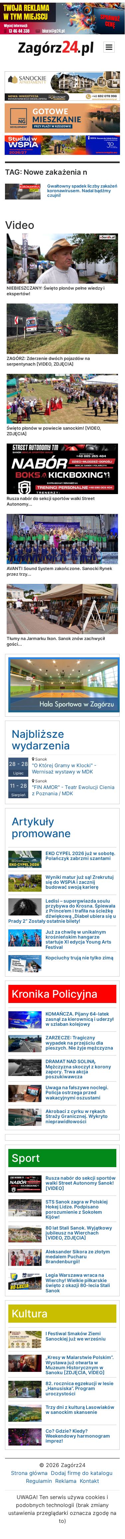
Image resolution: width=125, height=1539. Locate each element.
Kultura (30, 1313)
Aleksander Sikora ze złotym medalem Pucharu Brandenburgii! (78, 1257)
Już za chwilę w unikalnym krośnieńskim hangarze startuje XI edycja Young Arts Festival (78, 939)
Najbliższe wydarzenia (41, 740)
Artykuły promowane (41, 827)
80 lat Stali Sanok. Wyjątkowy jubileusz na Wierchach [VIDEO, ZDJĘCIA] (79, 1233)
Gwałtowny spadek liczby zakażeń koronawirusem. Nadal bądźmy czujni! (82, 190)
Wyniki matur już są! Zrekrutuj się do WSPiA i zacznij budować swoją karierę (80, 882)
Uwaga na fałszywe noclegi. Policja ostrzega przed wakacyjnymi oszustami (77, 1092)
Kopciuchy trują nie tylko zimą (79, 957)
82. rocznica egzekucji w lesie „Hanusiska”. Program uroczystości (79, 1388)
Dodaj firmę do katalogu (81, 1473)
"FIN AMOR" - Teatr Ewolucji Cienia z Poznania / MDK (73, 787)
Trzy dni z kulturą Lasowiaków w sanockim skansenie (80, 1409)
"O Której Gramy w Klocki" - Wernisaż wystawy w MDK (64, 766)
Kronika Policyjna (54, 993)
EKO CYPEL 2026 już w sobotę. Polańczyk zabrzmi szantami (80, 855)
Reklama (65, 1481)
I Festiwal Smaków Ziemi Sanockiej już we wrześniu (76, 1336)
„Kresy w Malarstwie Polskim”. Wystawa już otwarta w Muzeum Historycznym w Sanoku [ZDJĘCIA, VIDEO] (80, 1364)
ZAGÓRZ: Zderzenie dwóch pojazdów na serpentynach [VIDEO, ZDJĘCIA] (48, 361)
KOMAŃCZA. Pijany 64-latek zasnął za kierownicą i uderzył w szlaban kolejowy (80, 1019)
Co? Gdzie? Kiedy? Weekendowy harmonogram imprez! (78, 1436)
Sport (26, 1158)
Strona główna (29, 1473)
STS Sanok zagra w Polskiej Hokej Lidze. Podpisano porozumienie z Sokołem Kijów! (77, 1209)
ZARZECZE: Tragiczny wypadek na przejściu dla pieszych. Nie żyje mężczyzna (79, 1043)
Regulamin (39, 1481)
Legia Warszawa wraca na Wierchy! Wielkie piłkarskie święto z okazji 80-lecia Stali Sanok (78, 1282)
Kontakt (89, 1481)
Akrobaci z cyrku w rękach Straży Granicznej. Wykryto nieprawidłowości (77, 1116)
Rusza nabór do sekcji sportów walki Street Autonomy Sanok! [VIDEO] (81, 1183)
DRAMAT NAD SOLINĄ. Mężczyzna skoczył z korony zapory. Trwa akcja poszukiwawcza (78, 1068)
